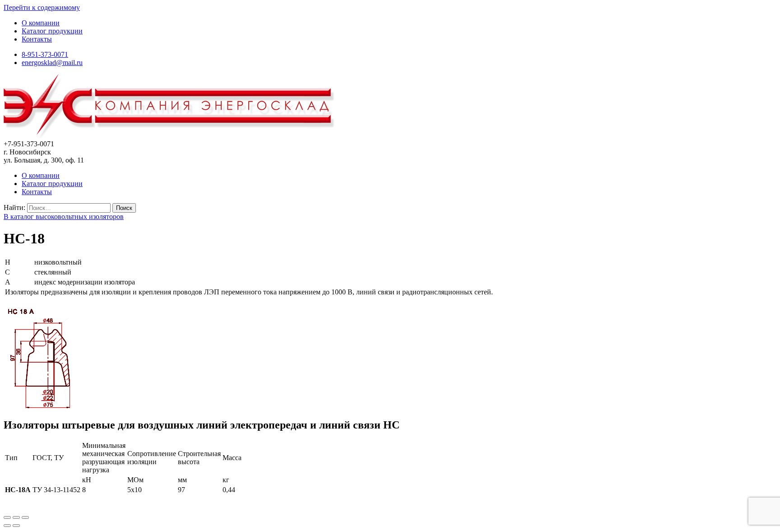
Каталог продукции (52, 31)
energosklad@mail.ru (52, 62)
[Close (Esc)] (7, 517)
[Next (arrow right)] (16, 525)
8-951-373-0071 (45, 54)
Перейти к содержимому (42, 7)
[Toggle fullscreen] (16, 517)
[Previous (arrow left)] (7, 525)
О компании (41, 23)
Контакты (37, 39)
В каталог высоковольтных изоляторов (64, 216)
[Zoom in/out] (25, 517)
